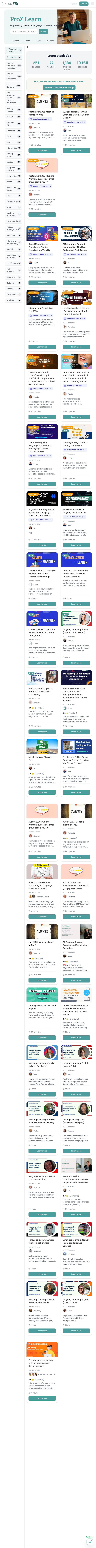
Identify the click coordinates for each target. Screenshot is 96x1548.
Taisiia (70, 394)
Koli (39, 1374)
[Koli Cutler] (30, 1374)
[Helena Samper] (34, 896)
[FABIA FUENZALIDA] (65, 458)
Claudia (39, 897)
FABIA (70, 458)
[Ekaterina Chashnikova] (30, 702)
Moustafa (37, 1251)
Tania (70, 1311)
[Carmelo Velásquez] (36, 1374)
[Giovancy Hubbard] (30, 1310)
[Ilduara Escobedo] (30, 1074)
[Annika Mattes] (65, 956)
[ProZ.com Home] (10, 3)
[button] (30, 127)
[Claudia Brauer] (30, 896)
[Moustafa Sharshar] (30, 1251)
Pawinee (71, 1131)
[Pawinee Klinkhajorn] (65, 1131)
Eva (69, 263)
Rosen (36, 585)
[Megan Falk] (65, 1074)
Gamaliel (71, 1254)
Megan (70, 1074)
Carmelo (52, 1374)
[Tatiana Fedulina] (30, 1187)
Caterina (71, 641)
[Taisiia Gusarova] (65, 394)
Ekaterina (37, 703)
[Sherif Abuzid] (65, 130)
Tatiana (37, 1187)
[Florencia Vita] (30, 127)
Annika (70, 956)
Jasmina (71, 327)
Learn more (42, 150)
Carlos (36, 1131)
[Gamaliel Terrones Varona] (65, 1254)
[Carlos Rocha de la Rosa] (30, 1131)
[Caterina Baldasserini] (65, 640)
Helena (46, 897)
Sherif (70, 131)
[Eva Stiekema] (65, 262)
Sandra (36, 397)
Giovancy (37, 1311)
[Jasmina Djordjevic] (65, 327)
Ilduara (36, 1074)
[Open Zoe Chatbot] (89, 1541)
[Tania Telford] (65, 1310)
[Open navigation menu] (92, 4)
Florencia (37, 127)
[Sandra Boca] (30, 397)
